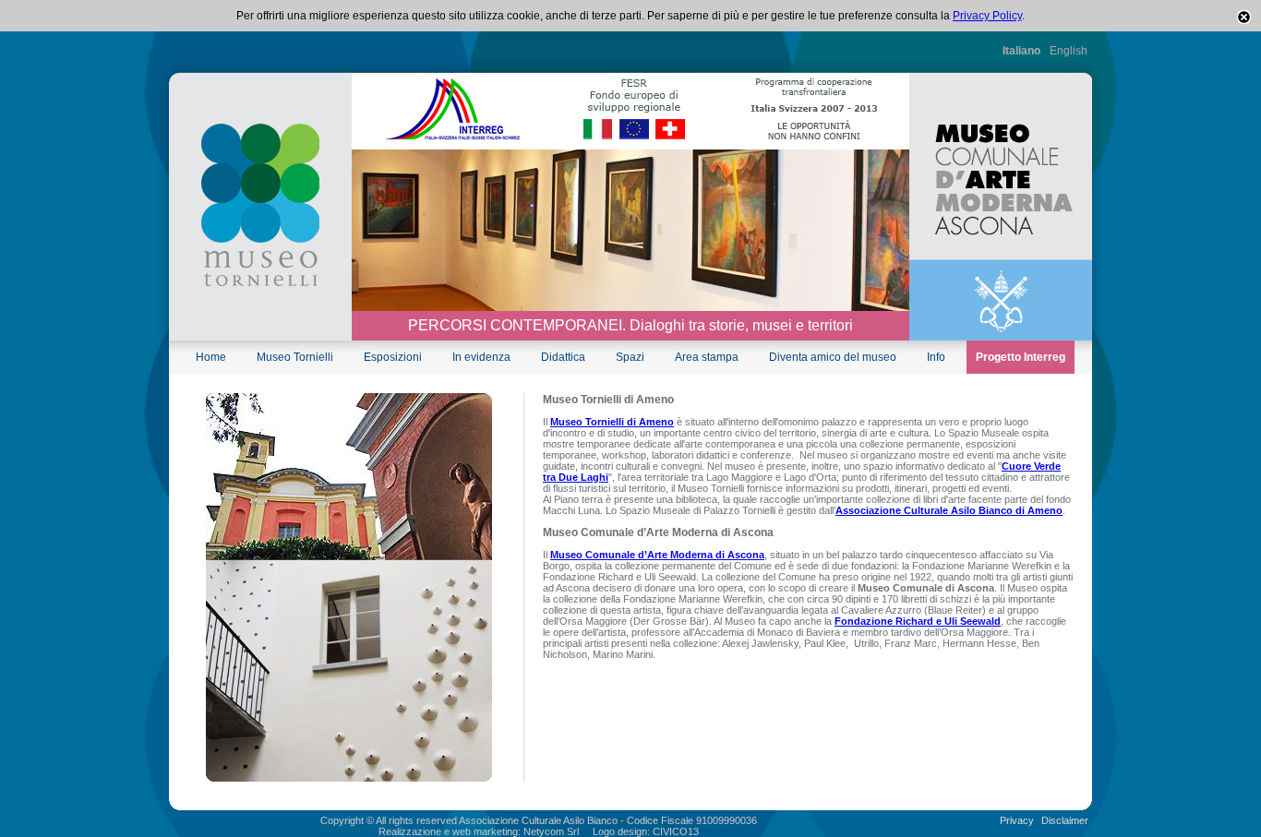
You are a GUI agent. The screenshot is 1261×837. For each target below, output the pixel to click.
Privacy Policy (987, 15)
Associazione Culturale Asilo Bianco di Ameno (949, 510)
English (1068, 50)
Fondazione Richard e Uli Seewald (918, 621)
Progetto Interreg (1020, 357)
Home (211, 357)
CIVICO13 (676, 831)
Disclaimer (1064, 820)
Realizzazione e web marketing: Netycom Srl (478, 831)
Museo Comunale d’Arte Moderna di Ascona (657, 554)
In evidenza (481, 357)
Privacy (1017, 820)
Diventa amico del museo (832, 357)
